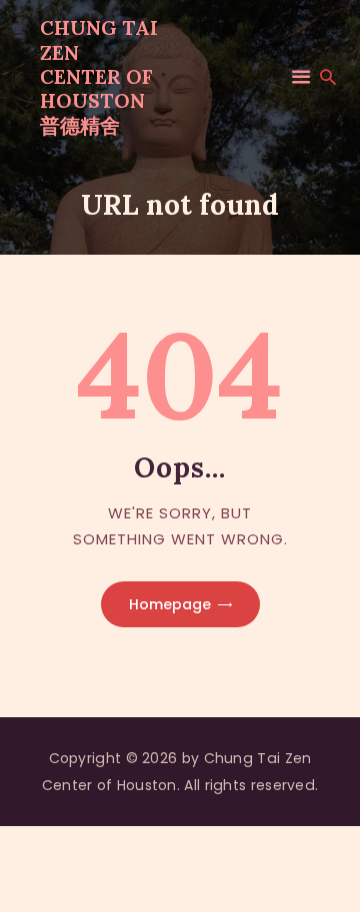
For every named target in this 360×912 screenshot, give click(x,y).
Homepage (170, 604)
